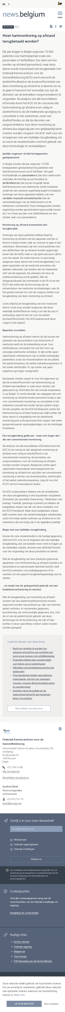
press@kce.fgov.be (12, 803)
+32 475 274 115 (15, 799)
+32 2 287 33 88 (15, 767)
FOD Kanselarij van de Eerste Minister (33, 961)
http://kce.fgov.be (11, 771)
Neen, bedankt (51, 1004)
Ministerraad (20, 840)
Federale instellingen (24, 849)
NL (4, 4)
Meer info (19, 994)
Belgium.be (19, 951)
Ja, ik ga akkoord (24, 1003)
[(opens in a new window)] (54, 26)
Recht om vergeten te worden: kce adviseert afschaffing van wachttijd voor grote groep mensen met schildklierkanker (34, 652)
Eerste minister (22, 941)
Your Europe (20, 956)
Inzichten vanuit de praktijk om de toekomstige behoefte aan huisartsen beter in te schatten (31, 694)
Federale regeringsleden (26, 845)
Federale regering (23, 946)
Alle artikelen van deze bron (29, 708)
